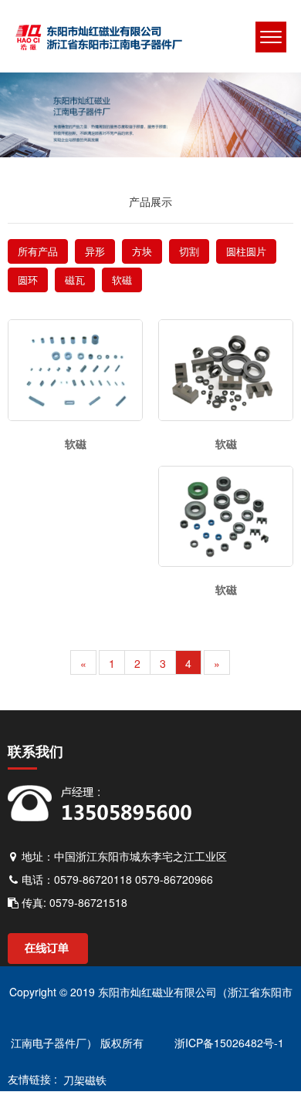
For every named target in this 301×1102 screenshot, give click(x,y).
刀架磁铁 (82, 1079)
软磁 (122, 279)
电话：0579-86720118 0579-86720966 (116, 879)
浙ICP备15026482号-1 (227, 1042)
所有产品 (38, 251)
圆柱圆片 (246, 251)
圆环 (28, 279)
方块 (142, 251)
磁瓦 (75, 279)
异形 (95, 251)
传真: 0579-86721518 (73, 902)
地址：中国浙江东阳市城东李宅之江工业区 (123, 856)
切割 (189, 251)
